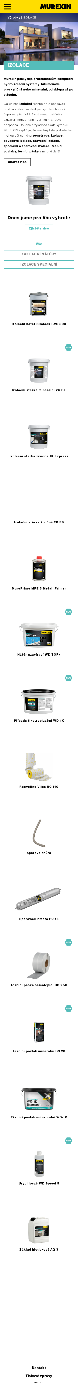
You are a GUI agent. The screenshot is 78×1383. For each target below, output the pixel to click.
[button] (7, 1376)
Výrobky (14, 17)
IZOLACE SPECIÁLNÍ (38, 264)
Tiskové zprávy (39, 1376)
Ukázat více (17, 162)
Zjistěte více (39, 228)
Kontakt (39, 1368)
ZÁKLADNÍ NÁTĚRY (39, 254)
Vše (39, 244)
